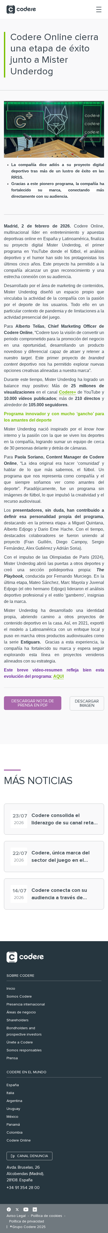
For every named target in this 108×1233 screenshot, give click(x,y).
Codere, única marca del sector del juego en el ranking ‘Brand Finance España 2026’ (60, 857)
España (13, 1085)
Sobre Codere (20, 976)
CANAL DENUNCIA (32, 1156)
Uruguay (13, 1109)
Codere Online (19, 1140)
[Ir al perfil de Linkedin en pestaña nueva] (35, 1210)
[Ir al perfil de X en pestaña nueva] (17, 1210)
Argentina (14, 1101)
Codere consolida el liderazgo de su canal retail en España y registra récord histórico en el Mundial (64, 819)
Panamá (13, 1124)
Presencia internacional (26, 1004)
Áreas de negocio (21, 1012)
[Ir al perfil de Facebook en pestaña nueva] (9, 1210)
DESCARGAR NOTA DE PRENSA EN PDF (33, 703)
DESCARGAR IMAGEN (87, 703)
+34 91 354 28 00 (23, 1188)
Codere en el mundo (26, 1072)
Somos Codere (19, 996)
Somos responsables (24, 1050)
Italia (10, 1093)
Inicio (11, 988)
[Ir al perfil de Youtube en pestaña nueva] (25, 1210)
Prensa (12, 1058)
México (12, 1117)
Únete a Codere (20, 1042)
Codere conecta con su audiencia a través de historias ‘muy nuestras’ (59, 894)
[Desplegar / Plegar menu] (98, 9)
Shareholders (18, 1020)
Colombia (15, 1132)
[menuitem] (17, 1216)
